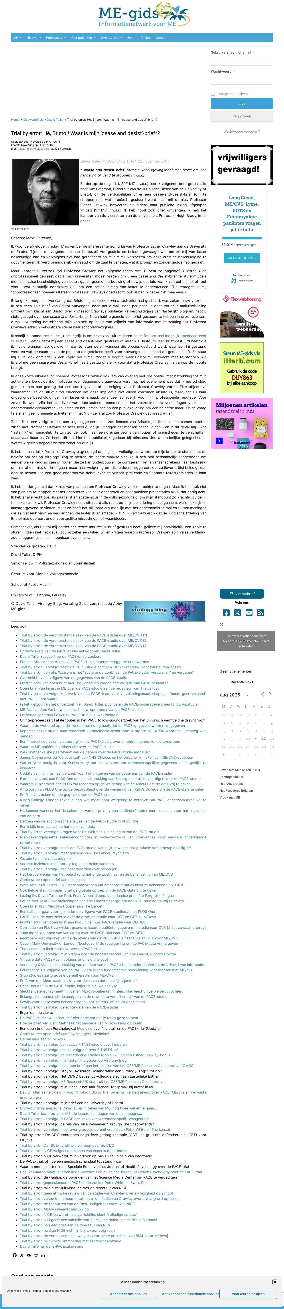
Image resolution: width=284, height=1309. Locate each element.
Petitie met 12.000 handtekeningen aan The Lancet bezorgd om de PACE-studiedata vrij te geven (102, 901)
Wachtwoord (223, 71)
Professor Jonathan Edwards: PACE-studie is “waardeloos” (69, 715)
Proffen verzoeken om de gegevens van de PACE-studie (67, 794)
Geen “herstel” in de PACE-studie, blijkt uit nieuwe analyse (68, 986)
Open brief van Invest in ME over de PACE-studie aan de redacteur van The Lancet (89, 688)
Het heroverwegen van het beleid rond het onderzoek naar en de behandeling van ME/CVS (96, 874)
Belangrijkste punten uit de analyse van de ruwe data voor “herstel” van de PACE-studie (93, 996)
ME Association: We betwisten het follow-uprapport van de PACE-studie (81, 709)
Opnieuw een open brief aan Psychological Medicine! (64, 1034)
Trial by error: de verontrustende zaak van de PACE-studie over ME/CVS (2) (84, 640)
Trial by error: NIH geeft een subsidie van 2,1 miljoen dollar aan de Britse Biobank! (88, 1220)
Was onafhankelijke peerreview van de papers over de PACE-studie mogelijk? (85, 752)
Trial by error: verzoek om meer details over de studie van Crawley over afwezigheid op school (100, 1198)
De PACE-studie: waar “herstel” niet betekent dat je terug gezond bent (79, 1018)
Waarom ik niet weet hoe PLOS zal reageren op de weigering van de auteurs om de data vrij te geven (105, 784)
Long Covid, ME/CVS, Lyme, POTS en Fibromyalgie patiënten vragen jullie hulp (242, 213)
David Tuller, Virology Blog (33, 148)
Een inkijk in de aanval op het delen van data (57, 826)
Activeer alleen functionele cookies (189, 1294)
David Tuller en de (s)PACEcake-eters (51, 1246)
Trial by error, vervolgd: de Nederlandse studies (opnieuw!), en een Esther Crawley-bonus (95, 1055)
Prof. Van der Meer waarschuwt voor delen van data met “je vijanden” (78, 980)
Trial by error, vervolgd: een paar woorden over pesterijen (68, 869)
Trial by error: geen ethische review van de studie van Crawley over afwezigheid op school (96, 1193)
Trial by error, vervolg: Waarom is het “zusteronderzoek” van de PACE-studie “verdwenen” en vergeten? (107, 672)
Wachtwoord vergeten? (242, 131)
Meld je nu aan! (241, 258)
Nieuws (32, 37)
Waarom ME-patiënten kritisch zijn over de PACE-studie (67, 747)
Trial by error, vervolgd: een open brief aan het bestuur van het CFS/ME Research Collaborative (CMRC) (107, 1065)
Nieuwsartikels (33, 119)
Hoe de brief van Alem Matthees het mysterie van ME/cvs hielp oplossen (81, 1023)
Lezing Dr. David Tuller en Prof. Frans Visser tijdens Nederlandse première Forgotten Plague (97, 895)
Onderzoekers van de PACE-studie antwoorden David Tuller (70, 651)
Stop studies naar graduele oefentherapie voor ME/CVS (67, 975)
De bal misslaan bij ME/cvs (42, 1039)
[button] (275, 1282)
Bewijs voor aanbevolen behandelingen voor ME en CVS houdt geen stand (82, 1002)
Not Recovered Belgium (236, 790)
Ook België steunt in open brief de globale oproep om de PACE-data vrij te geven (88, 890)
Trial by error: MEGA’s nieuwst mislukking (54, 1209)
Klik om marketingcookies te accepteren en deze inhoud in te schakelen (246, 641)
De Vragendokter (231, 777)
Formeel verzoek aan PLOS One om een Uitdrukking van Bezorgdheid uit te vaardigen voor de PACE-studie (110, 778)
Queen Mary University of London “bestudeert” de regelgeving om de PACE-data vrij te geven (99, 943)
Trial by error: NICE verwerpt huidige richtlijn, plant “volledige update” (78, 1214)
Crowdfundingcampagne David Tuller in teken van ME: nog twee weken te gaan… (88, 1108)
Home (15, 119)
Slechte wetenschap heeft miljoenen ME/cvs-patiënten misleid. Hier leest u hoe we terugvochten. (101, 991)
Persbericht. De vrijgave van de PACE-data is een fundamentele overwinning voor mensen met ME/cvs (106, 970)
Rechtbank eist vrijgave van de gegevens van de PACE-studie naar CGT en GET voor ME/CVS (99, 938)
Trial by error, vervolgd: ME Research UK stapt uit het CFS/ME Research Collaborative (92, 1081)
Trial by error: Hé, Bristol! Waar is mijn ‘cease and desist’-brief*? (85, 133)
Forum (131, 37)
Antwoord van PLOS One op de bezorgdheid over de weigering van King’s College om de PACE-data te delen (112, 789)
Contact (162, 37)
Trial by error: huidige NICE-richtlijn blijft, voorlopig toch (67, 1230)
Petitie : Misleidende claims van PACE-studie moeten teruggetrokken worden (84, 661)
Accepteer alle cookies (128, 1294)
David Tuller (55, 119)
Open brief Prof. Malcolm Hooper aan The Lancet (61, 906)
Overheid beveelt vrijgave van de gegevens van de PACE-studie (73, 677)
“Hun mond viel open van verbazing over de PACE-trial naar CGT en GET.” (82, 933)
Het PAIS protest (231, 783)
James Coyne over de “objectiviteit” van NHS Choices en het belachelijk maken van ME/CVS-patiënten (106, 757)
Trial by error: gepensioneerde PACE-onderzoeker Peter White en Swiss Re (82, 1182)
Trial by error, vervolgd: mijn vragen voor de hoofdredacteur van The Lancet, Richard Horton (98, 954)
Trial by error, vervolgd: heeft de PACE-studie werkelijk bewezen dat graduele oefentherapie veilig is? (105, 848)
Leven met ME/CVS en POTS (240, 770)
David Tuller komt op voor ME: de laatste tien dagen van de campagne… (81, 1113)
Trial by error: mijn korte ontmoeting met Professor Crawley (70, 1241)
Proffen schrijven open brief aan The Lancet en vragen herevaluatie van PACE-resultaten (94, 683)
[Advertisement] (108, 78)
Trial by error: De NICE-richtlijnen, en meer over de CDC (67, 1145)
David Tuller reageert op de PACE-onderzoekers (60, 656)
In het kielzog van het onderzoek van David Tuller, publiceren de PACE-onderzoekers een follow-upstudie (108, 704)
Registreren (242, 116)
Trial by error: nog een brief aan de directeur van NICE (65, 1225)
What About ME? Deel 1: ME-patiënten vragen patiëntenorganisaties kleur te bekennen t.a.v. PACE (102, 885)
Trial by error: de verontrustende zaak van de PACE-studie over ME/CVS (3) (84, 646)
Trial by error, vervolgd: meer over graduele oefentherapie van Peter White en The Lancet (95, 1129)
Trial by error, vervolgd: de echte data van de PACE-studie (69, 1007)
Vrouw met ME (230, 797)
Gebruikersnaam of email (233, 52)
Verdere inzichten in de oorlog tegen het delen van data (67, 863)
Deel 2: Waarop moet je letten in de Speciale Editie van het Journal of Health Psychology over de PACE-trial (111, 1172)
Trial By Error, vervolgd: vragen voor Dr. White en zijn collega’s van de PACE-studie (89, 832)
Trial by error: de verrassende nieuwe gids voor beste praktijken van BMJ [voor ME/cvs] (94, 1235)
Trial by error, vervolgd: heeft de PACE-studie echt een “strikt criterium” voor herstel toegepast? (100, 667)
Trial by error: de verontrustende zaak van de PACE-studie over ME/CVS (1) (83, 635)
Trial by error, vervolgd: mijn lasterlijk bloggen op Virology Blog (73, 1060)
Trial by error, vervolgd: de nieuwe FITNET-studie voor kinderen (73, 1044)
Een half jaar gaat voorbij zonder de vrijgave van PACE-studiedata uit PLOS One (87, 911)
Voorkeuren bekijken (248, 1294)
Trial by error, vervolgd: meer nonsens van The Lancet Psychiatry (74, 853)
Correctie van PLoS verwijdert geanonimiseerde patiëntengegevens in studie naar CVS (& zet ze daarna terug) (113, 927)
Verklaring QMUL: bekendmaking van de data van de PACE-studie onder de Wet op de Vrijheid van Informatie (112, 964)
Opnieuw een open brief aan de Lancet (52, 879)
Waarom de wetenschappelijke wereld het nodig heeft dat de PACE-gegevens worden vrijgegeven (102, 725)
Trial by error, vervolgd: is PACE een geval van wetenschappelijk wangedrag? (85, 1119)
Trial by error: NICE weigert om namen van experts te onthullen (73, 1150)
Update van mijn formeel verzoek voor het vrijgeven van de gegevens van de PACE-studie (96, 773)
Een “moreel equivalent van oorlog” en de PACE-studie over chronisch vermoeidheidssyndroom (100, 741)
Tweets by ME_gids (246, 641)
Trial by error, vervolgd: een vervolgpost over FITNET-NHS (69, 1049)
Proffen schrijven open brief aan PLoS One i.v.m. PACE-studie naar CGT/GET (84, 922)
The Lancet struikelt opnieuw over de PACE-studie (62, 948)
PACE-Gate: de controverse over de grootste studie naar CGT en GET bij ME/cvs (88, 917)
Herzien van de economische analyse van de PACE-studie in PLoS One (79, 821)
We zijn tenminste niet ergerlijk (45, 858)
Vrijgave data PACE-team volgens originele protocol (64, 959)
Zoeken (146, 37)
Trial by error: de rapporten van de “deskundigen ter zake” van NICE (77, 1204)
